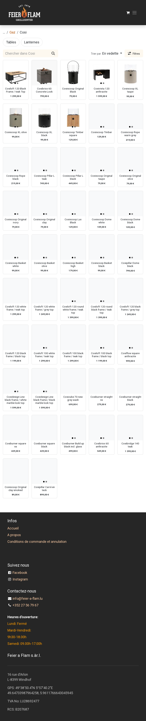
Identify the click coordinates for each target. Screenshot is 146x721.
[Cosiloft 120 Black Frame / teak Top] (15, 72)
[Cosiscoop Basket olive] (44, 247)
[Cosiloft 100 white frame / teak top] (44, 337)
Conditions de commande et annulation (37, 542)
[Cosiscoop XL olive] (15, 116)
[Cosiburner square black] (44, 427)
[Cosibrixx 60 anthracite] (101, 427)
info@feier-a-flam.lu (28, 598)
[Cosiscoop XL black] (44, 116)
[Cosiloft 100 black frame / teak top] (73, 337)
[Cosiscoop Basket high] (73, 247)
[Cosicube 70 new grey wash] (73, 381)
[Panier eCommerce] (128, 12)
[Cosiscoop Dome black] (130, 203)
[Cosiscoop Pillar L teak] (44, 160)
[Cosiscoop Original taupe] (101, 160)
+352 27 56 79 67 (25, 605)
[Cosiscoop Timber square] (73, 116)
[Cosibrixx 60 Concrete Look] (44, 72)
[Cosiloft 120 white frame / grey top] (44, 290)
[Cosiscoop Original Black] (73, 72)
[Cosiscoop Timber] (101, 116)
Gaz (12, 32)
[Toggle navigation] (134, 12)
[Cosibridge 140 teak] (130, 427)
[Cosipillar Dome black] (130, 247)
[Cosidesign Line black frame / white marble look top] (15, 381)
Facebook (21, 573)
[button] (106, 53)
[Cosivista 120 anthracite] (101, 72)
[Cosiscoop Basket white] (15, 247)
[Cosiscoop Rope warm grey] (130, 116)
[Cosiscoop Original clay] (44, 203)
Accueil (13, 528)
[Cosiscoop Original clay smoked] (15, 471)
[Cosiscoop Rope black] (15, 160)
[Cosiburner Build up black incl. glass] (73, 427)
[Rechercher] (53, 53)
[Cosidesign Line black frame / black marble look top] (44, 381)
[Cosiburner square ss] (15, 427)
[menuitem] (11, 42)
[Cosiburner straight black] (130, 381)
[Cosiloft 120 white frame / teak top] (15, 290)
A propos (14, 535)
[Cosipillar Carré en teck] (44, 471)
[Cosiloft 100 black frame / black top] (101, 337)
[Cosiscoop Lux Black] (73, 203)
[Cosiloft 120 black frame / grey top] (130, 290)
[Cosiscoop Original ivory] (15, 203)
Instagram (20, 579)
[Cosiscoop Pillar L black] (73, 160)
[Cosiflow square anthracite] (130, 337)
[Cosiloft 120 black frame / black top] (15, 337)
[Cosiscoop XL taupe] (130, 72)
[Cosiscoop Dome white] (101, 203)
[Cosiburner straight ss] (101, 381)
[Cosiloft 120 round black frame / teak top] (101, 290)
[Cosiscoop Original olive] (130, 160)
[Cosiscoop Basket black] (101, 247)
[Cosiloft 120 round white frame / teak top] (73, 290)
